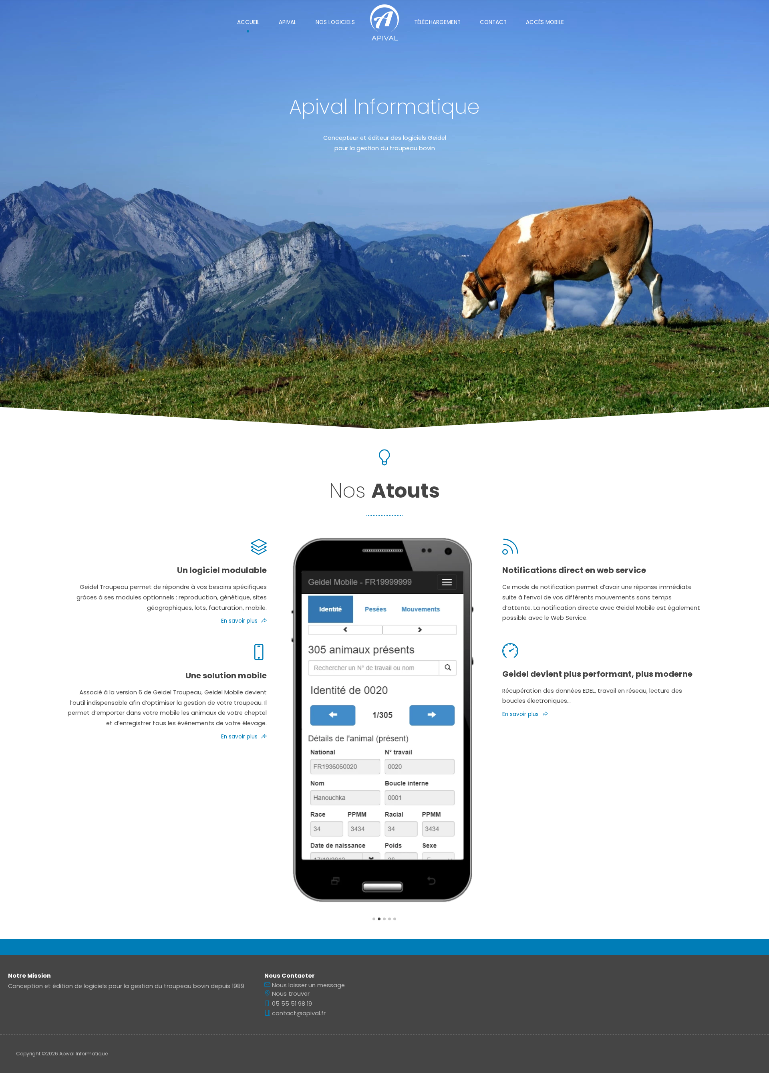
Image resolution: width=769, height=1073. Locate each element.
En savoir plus (239, 621)
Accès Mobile (545, 22)
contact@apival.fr (298, 1013)
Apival (287, 22)
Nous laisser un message (307, 985)
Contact (493, 22)
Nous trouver (290, 994)
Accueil (248, 22)
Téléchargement (437, 22)
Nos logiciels (335, 22)
